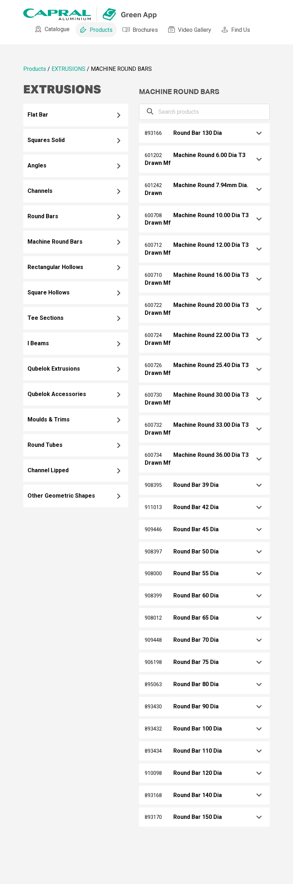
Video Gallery (194, 29)
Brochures (145, 29)
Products (101, 29)
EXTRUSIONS (68, 68)
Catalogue (57, 29)
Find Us (240, 29)
